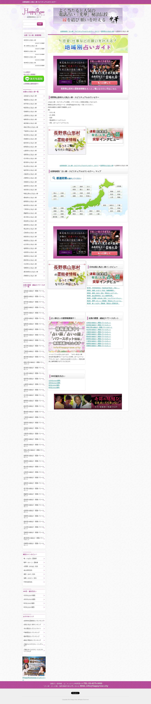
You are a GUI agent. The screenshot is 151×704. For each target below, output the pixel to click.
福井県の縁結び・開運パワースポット (34, 379)
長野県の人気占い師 (107, 31)
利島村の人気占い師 (30, 57)
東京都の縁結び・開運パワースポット (98, 325)
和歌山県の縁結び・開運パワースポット (34, 450)
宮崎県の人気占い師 (30, 268)
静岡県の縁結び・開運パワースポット (98, 339)
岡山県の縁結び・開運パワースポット (34, 467)
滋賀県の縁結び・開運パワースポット (34, 423)
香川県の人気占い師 (30, 217)
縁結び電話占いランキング (32, 640)
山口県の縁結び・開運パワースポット (34, 478)
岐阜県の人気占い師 (30, 205)
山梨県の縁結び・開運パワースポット (34, 385)
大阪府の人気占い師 (30, 174)
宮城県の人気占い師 (30, 111)
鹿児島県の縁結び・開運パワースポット (34, 538)
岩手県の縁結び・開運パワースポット (34, 302)
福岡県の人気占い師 (30, 248)
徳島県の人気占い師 (30, 225)
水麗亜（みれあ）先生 (31, 566)
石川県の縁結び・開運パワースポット (34, 396)
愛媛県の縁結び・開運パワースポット (34, 494)
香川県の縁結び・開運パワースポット (34, 489)
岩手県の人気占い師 (30, 104)
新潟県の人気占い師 (30, 162)
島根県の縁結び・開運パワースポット (34, 461)
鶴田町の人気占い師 (30, 51)
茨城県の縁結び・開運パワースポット (34, 330)
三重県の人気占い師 (30, 209)
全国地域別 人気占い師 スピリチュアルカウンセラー (39, 2)
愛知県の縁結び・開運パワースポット (98, 336)
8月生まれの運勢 (54, 387)
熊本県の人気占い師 (30, 260)
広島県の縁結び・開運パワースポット (34, 472)
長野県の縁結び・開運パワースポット (34, 390)
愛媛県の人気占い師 (30, 213)
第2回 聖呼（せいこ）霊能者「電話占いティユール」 (104, 301)
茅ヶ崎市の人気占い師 (31, 46)
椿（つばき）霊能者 (30, 558)
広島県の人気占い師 (30, 232)
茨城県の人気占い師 (30, 139)
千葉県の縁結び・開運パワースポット (34, 352)
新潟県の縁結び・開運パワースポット (34, 368)
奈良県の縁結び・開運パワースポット (34, 445)
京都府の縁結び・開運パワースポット (98, 334)
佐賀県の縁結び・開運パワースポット (34, 511)
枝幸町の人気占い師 (30, 62)
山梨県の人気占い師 (30, 150)
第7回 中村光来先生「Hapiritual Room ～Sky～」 (103, 288)
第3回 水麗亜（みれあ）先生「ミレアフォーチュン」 (104, 298)
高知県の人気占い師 (30, 221)
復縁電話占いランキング (31, 636)
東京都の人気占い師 (30, 123)
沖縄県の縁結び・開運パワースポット (98, 346)
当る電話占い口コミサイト (32, 628)
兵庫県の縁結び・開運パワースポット (34, 440)
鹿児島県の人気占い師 (31, 272)
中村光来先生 (28, 582)
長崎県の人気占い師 (30, 256)
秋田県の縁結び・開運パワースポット (34, 313)
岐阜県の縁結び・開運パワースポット (34, 407)
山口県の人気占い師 (30, 244)
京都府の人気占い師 (30, 182)
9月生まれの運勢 (54, 385)
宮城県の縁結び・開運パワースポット (34, 308)
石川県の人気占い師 (30, 158)
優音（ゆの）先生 (29, 574)
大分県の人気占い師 (30, 264)
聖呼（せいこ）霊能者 (31, 562)
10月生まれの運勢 (54, 383)
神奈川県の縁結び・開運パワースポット (99, 327)
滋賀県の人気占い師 (30, 186)
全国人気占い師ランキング (32, 624)
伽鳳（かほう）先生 (30, 578)
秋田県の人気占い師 (30, 107)
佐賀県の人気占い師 (30, 252)
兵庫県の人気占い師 (30, 178)
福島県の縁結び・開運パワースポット (34, 324)
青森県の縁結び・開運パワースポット (34, 297)
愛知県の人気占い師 (30, 197)
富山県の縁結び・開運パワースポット (34, 374)
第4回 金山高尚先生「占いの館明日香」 (100, 295)
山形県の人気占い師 (30, 115)
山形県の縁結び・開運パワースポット (34, 319)
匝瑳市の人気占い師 (30, 40)
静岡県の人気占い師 (30, 201)
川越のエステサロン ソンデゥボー (33, 645)
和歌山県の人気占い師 (31, 193)
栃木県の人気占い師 (30, 143)
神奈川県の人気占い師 (31, 127)
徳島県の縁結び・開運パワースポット (34, 483)
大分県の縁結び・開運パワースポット (34, 527)
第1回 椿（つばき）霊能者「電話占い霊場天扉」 (103, 303)
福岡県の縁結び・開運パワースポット (98, 343)
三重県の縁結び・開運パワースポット (98, 341)
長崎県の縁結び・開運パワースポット (34, 516)
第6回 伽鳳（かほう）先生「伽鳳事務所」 (101, 290)
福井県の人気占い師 (30, 170)
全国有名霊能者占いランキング (34, 621)
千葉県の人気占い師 (30, 131)
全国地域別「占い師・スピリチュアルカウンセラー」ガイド (79, 31)
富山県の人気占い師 (30, 166)
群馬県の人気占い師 (30, 147)
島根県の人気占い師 (30, 240)
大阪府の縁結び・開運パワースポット (98, 332)
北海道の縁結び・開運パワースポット (98, 322)
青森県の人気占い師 (30, 100)
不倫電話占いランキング (31, 632)
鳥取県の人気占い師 (30, 236)
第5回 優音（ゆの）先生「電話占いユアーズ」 (102, 293)
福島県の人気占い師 (30, 119)
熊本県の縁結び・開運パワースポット (34, 522)
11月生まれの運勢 (54, 380)
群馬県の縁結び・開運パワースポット (34, 341)
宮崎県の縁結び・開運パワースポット (34, 533)
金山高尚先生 (28, 570)
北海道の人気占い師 (30, 96)
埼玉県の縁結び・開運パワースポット (98, 329)
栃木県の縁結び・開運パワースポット (34, 335)
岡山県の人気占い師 (30, 229)
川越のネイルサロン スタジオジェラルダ (33, 650)
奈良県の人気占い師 (30, 190)
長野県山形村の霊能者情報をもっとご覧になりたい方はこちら (89, 89)
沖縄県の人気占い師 (30, 276)
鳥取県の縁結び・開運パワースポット (34, 456)
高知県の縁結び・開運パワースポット (34, 500)
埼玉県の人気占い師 (30, 135)
